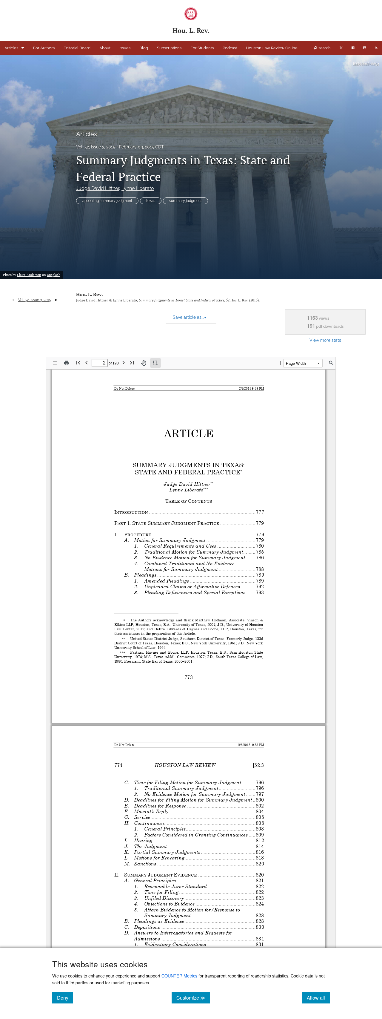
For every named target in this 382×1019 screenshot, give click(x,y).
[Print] (66, 363)
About (104, 48)
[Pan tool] (143, 363)
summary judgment (185, 201)
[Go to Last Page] (131, 362)
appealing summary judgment (107, 201)
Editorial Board (77, 48)
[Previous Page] (86, 362)
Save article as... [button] (189, 317)
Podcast (230, 48)
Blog (143, 48)
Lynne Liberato (137, 188)
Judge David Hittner (97, 188)
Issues (124, 48)
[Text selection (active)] (155, 363)
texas (150, 201)
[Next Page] (123, 362)
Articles (11, 48)
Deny (65, 997)
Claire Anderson (29, 275)
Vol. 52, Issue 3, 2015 (95, 147)
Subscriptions (169, 48)
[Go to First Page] (78, 362)
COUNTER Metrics (179, 975)
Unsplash (53, 275)
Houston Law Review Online (272, 48)
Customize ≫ (193, 997)
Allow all (318, 997)
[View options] (55, 362)
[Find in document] (331, 363)
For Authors (44, 48)
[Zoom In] (280, 363)
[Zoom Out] (274, 363)
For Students (202, 48)
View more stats (325, 340)
